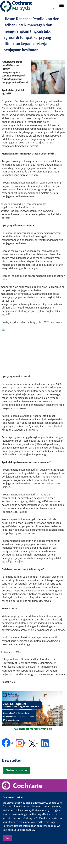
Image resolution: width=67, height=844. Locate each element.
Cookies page (23, 829)
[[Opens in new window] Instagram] (21, 746)
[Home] (6, 6)
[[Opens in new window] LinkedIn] (47, 746)
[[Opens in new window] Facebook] (7, 746)
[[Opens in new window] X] (34, 746)
